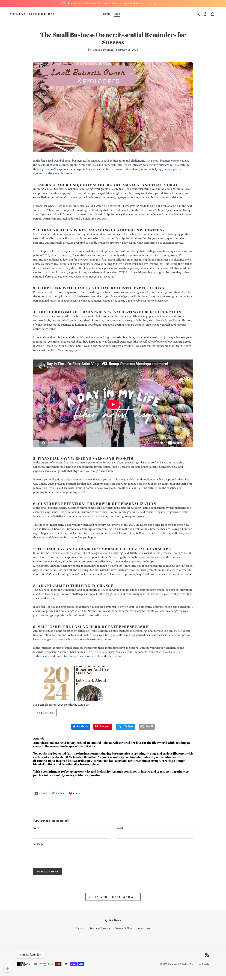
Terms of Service (100, 928)
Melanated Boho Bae (33, 14)
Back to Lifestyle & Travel (115, 897)
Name (36, 828)
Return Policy (123, 928)
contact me (143, 928)
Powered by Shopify (199, 964)
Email (119, 828)
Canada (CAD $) (29, 954)
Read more (45, 712)
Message (38, 844)
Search (80, 928)
